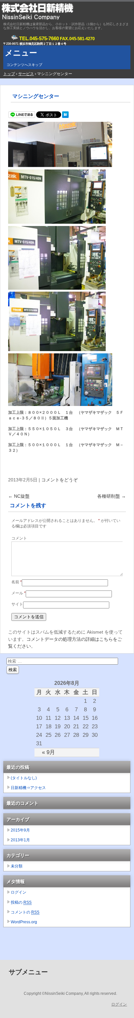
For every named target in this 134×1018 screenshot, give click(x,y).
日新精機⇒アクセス (28, 787)
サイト (17, 604)
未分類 (16, 866)
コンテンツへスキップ (24, 65)
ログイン (18, 892)
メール (18, 593)
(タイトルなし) (24, 778)
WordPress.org (24, 922)
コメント (19, 538)
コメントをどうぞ (59, 479)
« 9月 (48, 752)
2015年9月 (20, 830)
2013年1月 (20, 840)
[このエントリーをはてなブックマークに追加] (65, 116)
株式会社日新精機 (67, 11)
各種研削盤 (111, 496)
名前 (16, 582)
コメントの (25, 912)
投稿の (21, 902)
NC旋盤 (19, 496)
